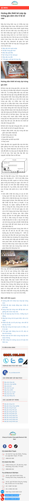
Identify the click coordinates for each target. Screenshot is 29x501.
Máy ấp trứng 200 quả (10, 411)
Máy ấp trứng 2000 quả (11, 417)
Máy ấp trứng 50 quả (10, 408)
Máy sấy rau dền (7, 57)
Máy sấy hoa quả (9, 388)
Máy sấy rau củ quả (9, 392)
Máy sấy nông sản (9, 382)
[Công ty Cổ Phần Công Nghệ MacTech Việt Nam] (14, 3)
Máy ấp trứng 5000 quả (11, 421)
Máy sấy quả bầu (7, 52)
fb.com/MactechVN (14, 372)
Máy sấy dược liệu (9, 393)
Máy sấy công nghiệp (10, 384)
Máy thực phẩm (8, 390)
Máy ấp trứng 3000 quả (11, 419)
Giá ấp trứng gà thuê (8, 50)
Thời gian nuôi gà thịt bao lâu (11, 59)
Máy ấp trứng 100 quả (10, 410)
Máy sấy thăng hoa (9, 395)
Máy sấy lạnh (8, 386)
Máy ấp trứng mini (9, 404)
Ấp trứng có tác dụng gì (9, 55)
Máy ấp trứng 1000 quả (10, 415)
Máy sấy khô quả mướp (9, 48)
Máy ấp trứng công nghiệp (11, 406)
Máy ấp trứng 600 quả (10, 413)
